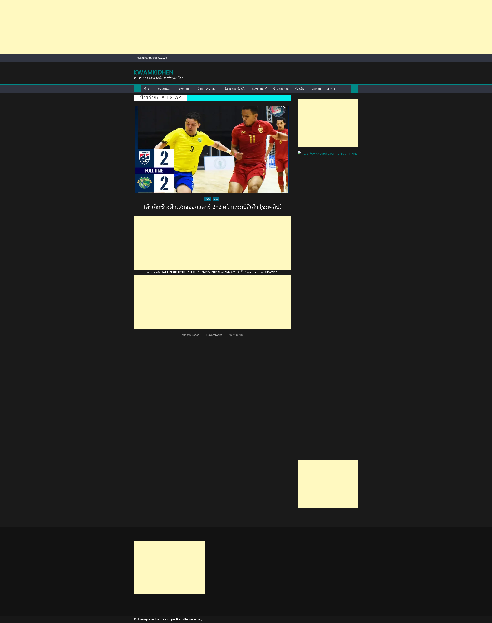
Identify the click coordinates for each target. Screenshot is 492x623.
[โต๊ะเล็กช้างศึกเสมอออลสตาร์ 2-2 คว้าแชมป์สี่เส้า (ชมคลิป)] (212, 149)
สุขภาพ (316, 89)
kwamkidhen (153, 72)
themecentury (193, 619)
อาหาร (331, 89)
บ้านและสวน (281, 89)
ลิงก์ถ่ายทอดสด (207, 89)
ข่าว (146, 89)
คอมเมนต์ (164, 89)
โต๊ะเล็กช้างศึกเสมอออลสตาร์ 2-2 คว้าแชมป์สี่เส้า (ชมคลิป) (212, 207)
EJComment (214, 335)
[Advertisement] (115, 27)
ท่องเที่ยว (300, 89)
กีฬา (208, 199)
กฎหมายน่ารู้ (259, 89)
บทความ (184, 89)
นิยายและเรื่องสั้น (235, 89)
